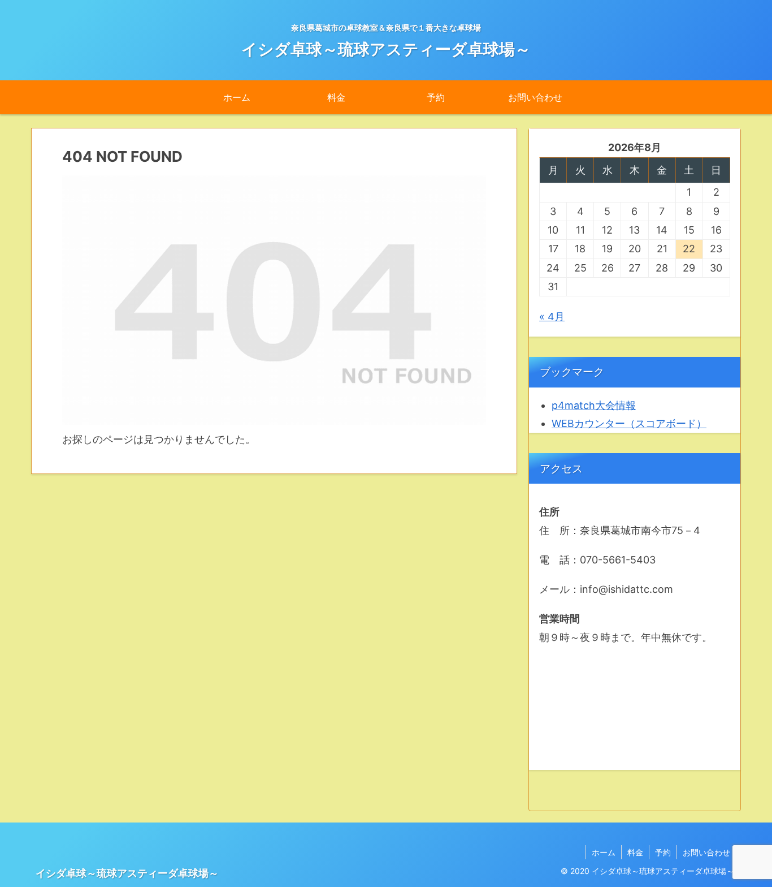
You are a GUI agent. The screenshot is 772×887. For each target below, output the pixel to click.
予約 (663, 852)
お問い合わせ (706, 852)
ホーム (603, 852)
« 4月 (552, 316)
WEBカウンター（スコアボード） (629, 423)
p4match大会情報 (594, 405)
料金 (635, 852)
